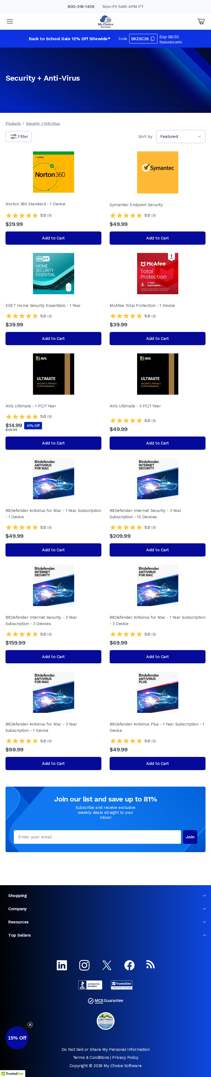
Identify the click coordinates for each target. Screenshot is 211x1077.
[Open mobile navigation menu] (9, 21)
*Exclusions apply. (170, 41)
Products (13, 123)
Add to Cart (53, 238)
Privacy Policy (125, 1057)
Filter (23, 136)
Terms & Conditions (91, 1057)
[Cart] (201, 21)
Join (190, 837)
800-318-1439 (81, 6)
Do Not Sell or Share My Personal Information (105, 1049)
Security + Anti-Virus (43, 123)
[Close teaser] (30, 1024)
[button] (17, 1037)
